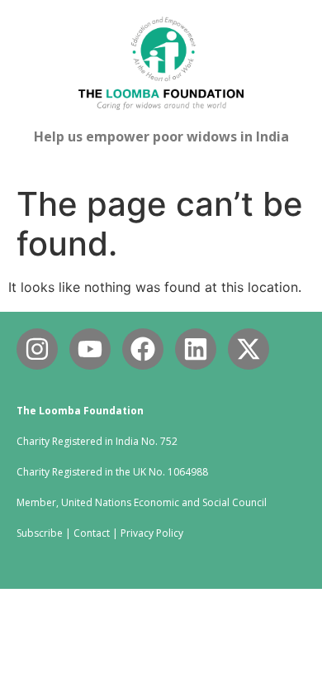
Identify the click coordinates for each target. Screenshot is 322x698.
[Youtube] (90, 349)
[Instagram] (37, 349)
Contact (91, 533)
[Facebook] (142, 349)
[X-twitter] (248, 349)
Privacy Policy (152, 533)
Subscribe (40, 533)
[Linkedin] (195, 349)
